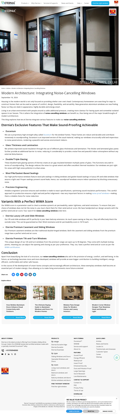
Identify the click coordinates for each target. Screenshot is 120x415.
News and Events (102, 344)
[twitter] (12, 354)
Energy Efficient (79, 358)
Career (98, 354)
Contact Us (77, 383)
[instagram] (5, 354)
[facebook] (2, 354)
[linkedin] (15, 354)
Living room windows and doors (60, 369)
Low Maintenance (80, 376)
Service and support (81, 346)
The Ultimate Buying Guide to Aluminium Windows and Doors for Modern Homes (44, 308)
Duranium (47, 135)
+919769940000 (12, 350)
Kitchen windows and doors (61, 380)
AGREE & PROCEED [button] (74, 411)
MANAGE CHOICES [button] (108, 411)
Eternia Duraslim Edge (59, 345)
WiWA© (76, 344)
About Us (77, 349)
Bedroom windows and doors (59, 374)
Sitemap (99, 357)
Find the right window (100, 3)
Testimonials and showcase (106, 349)
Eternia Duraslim (57, 347)
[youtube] (9, 354)
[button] (116, 398)
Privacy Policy (77, 408)
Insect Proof (78, 363)
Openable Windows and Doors (59, 360)
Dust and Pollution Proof (82, 368)
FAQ (75, 385)
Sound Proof (78, 355)
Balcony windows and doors (61, 378)
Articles (8, 88)
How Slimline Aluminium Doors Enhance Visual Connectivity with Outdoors (15, 308)
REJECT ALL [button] (91, 411)
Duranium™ (78, 341)
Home (3, 88)
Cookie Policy (70, 408)
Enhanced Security (80, 366)
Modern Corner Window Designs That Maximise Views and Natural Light (101, 308)
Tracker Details (84, 408)
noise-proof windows (100, 193)
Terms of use (78, 390)
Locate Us (99, 346)
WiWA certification (12, 247)
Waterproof (78, 361)
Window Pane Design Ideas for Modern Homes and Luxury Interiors (71, 308)
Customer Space (102, 352)
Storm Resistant (79, 374)
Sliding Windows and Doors (61, 356)
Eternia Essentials (57, 350)
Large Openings (79, 371)
